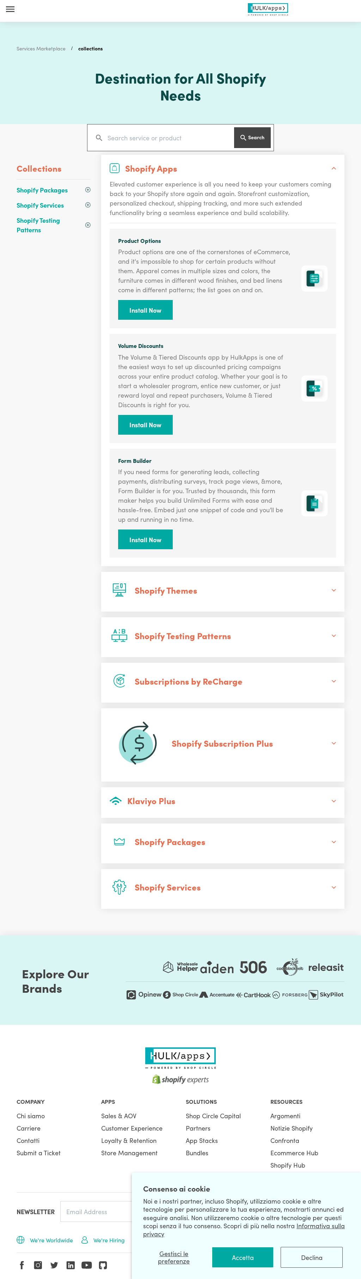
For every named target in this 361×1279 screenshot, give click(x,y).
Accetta (243, 1257)
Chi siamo (31, 1115)
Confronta (284, 1140)
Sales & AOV (118, 1115)
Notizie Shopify (291, 1128)
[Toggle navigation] (10, 9)
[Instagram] (38, 1265)
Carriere (29, 1128)
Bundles (197, 1152)
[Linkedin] (70, 1265)
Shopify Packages (42, 189)
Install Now (145, 310)
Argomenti (285, 1115)
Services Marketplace (41, 48)
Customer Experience (132, 1128)
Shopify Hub (287, 1165)
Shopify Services (40, 205)
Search (256, 137)
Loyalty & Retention (129, 1140)
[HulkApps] (268, 8)
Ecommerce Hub (294, 1152)
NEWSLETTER (36, 1211)
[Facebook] (22, 1265)
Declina (312, 1257)
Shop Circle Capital (213, 1115)
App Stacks (202, 1140)
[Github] (103, 1265)
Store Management (129, 1152)
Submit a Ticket (39, 1152)
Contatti (28, 1140)
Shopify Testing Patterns (38, 225)
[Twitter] (54, 1265)
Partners (198, 1128)
